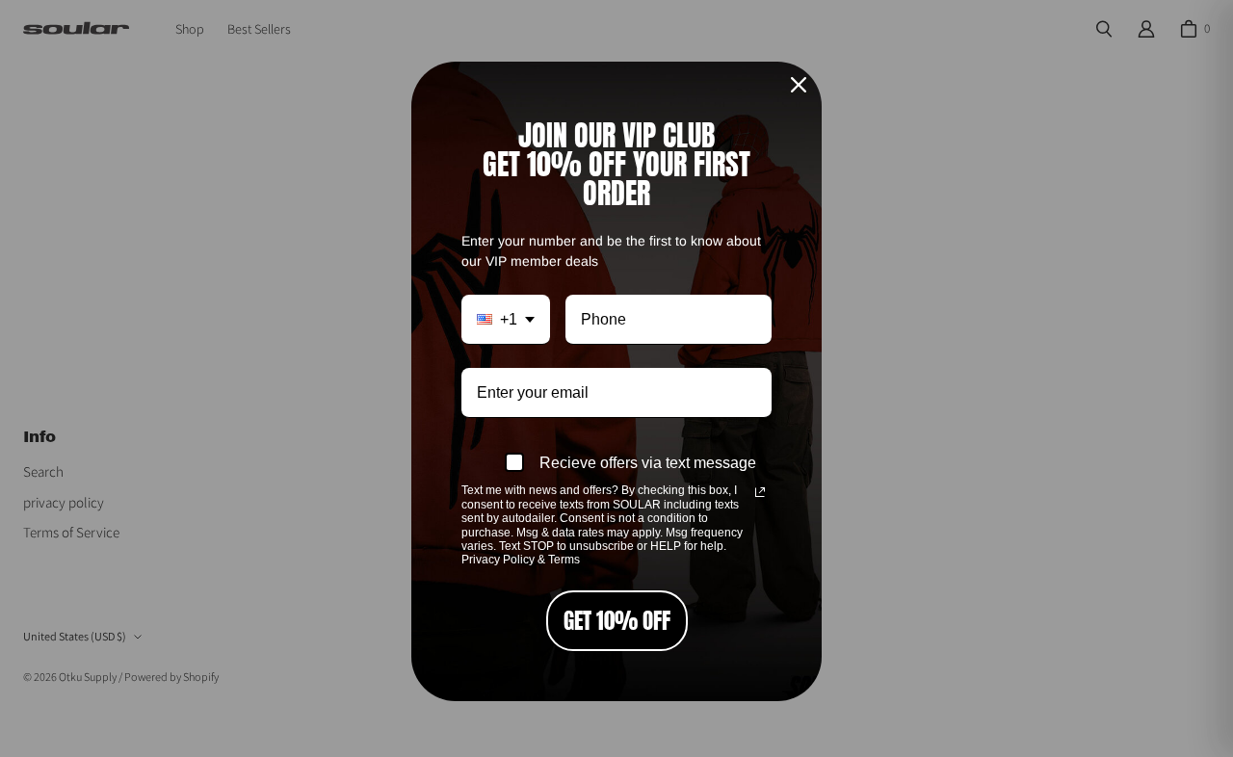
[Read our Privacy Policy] (760, 492)
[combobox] (505, 320)
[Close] (798, 85)
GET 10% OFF (617, 621)
